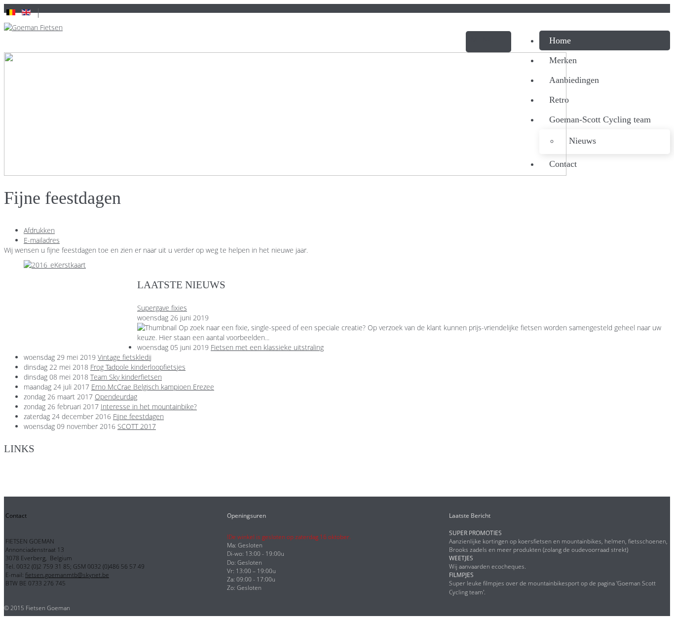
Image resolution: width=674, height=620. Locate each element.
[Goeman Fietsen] (33, 28)
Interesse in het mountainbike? (149, 406)
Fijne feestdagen (138, 416)
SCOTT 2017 (136, 426)
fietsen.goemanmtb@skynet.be (67, 575)
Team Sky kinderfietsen (126, 377)
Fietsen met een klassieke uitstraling (267, 347)
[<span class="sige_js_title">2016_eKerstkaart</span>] (55, 265)
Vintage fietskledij (124, 357)
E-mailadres (42, 240)
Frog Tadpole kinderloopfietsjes (138, 367)
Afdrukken (39, 230)
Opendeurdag (116, 396)
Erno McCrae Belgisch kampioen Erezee (152, 386)
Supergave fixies (162, 307)
